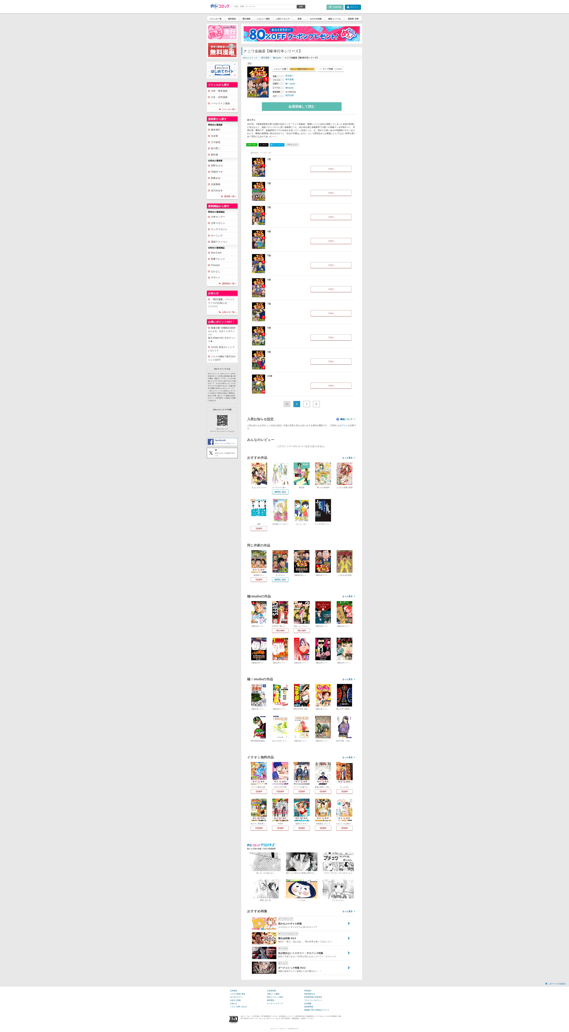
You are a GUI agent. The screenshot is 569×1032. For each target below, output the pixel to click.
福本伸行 (215, 129)
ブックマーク (277, 145)
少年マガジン (218, 223)
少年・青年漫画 (219, 91)
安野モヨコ (217, 165)
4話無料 (258, 579)
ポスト (265, 145)
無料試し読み (280, 492)
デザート (215, 277)
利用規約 (307, 991)
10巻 (269, 376)
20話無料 (280, 791)
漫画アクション (219, 241)
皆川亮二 (215, 148)
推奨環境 (270, 1000)
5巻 (269, 255)
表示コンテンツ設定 (275, 997)
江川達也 (215, 142)
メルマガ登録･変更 (237, 994)
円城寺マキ (217, 172)
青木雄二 (289, 76)
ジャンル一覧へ (229, 109)
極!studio (277, 57)
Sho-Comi (216, 252)
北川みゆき (217, 190)
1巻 (269, 159)
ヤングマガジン (219, 229)
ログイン (343, 425)
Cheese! (215, 265)
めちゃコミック (250, 57)
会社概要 (307, 1004)
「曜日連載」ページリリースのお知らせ (221, 303)
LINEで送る (251, 145)
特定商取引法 (309, 994)
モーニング (217, 235)
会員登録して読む (302, 106)
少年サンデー (218, 217)
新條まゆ (215, 178)
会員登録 (233, 991)
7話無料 (280, 828)
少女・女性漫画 (219, 97)
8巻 (269, 328)
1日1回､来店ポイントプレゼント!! (221, 349)
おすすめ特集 (316, 19)
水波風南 (215, 184)
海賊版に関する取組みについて (316, 1010)
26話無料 (259, 828)
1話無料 (258, 528)
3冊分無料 (280, 630)
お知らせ (233, 1004)
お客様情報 (271, 991)
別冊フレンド (218, 259)
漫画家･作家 (353, 19)
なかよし (215, 271)
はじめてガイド (236, 997)
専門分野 (289, 95)
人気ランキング (283, 19)
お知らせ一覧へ (229, 312)
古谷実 (214, 136)
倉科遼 (214, 154)
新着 (300, 19)
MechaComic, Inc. (293, 1028)
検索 (301, 6)
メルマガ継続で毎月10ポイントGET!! (221, 358)
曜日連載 (246, 19)
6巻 (269, 279)
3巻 (269, 207)
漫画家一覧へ (230, 196)
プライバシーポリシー (313, 1000)
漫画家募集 (308, 1007)
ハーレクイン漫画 (220, 103)
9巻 (269, 352)
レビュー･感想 (263, 19)
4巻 (269, 231)
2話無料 (323, 791)
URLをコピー (292, 145)
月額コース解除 (273, 994)
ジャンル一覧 (216, 19)
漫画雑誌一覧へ (229, 283)
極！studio (290, 83)
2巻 (269, 183)
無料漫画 (232, 19)
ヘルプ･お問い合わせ (238, 1007)
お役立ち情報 (235, 1000)
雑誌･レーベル (334, 19)
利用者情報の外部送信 (313, 997)
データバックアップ (275, 1004)
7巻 (269, 304)
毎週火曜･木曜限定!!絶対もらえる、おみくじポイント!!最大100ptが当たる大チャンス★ (222, 334)
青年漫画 (265, 57)
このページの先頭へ (557, 984)
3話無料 (258, 791)
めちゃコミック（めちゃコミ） (279, 1028)
